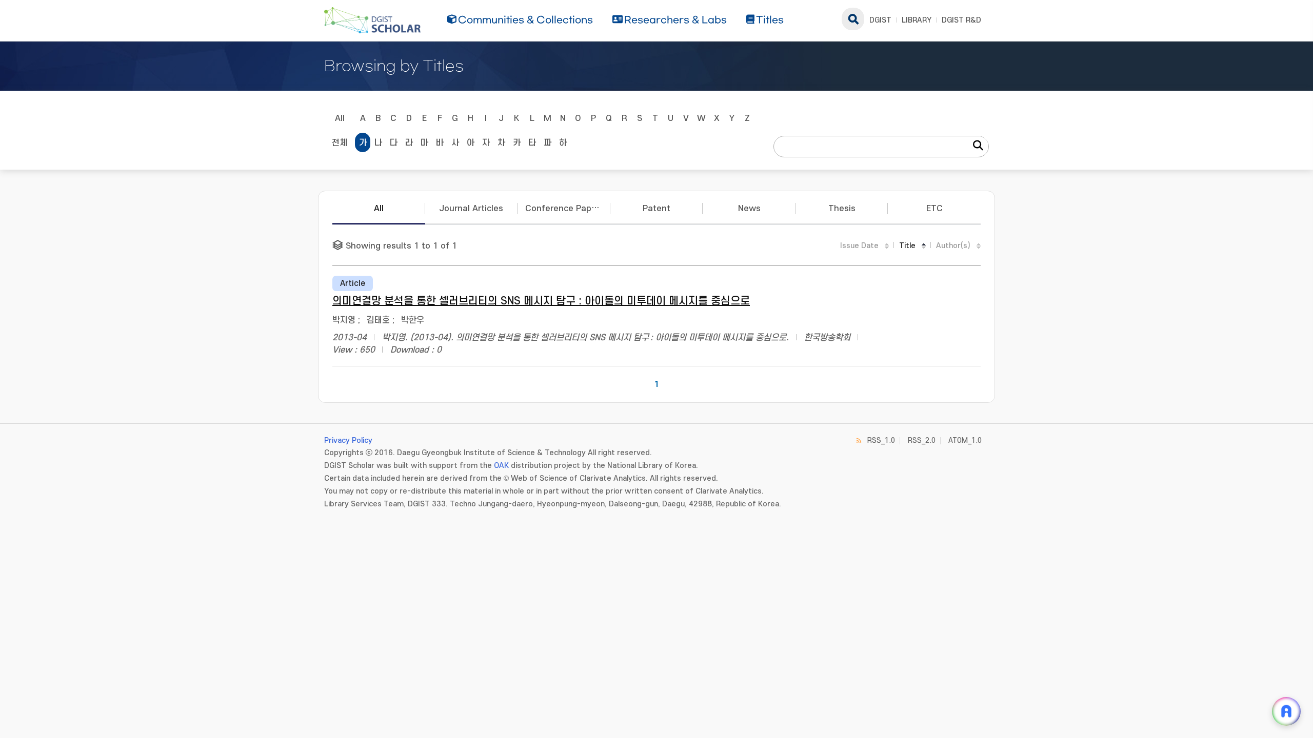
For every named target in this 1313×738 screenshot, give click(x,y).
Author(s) (953, 245)
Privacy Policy (348, 440)
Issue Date (859, 245)
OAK (501, 465)
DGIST (880, 20)
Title (907, 245)
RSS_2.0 (922, 440)
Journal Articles (471, 208)
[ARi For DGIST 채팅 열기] (1286, 711)
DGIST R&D (961, 20)
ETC (934, 208)
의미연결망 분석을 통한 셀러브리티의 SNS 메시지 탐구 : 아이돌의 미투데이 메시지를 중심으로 (541, 301)
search (853, 19)
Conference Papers (564, 208)
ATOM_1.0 (965, 440)
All (340, 118)
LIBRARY (916, 20)
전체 (339, 143)
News (749, 208)
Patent (656, 208)
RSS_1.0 (881, 440)
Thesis (842, 208)
